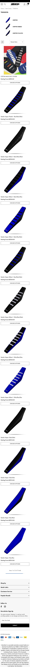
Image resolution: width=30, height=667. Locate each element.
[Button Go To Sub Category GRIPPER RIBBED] (8, 27)
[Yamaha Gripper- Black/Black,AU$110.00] (15, 421)
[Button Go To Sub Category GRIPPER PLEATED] (8, 33)
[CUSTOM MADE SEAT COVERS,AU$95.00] (15, 60)
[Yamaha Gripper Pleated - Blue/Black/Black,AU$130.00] (15, 100)
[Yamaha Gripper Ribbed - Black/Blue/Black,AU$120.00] (15, 220)
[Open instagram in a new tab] (5, 607)
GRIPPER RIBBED (17, 27)
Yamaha (15, 652)
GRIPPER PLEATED (18, 33)
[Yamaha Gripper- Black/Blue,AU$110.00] (15, 461)
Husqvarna (4, 654)
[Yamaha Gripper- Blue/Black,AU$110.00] (15, 501)
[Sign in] (24, 4)
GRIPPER (15, 20)
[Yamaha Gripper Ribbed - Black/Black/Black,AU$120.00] (15, 140)
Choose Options (15, 82)
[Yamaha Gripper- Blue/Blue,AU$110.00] (15, 541)
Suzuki (16, 654)
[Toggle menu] (2, 4)
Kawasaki (23, 652)
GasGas (9, 654)
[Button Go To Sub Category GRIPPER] (8, 20)
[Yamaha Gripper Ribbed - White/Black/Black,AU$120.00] (15, 301)
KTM (19, 652)
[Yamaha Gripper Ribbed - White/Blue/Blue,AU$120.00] (15, 381)
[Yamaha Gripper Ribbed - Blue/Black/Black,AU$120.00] (15, 261)
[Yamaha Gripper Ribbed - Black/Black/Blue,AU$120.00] (15, 180)
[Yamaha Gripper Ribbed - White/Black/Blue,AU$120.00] (15, 341)
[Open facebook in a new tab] (1, 607)
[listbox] (16, 42)
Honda (11, 652)
